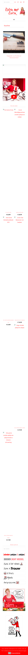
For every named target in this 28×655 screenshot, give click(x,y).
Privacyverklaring (15, 653)
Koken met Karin (14, 11)
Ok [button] (9, 653)
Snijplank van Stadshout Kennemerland (14, 56)
